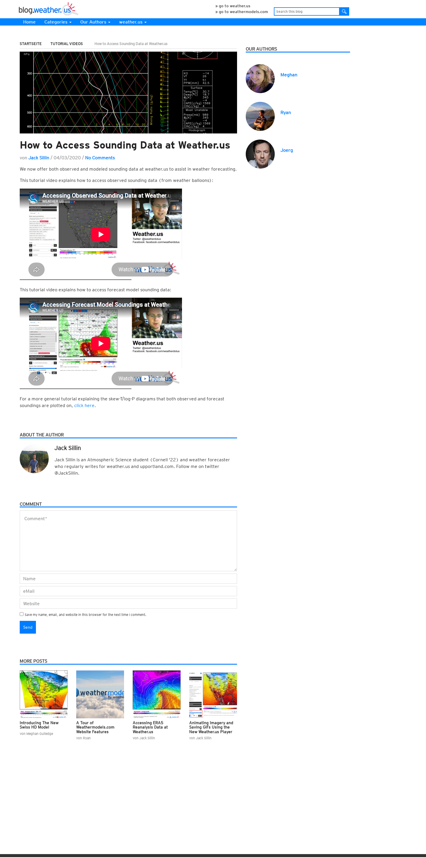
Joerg (287, 150)
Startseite (31, 43)
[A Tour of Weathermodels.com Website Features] (100, 694)
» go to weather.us (232, 5)
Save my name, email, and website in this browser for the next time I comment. (85, 614)
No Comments (100, 157)
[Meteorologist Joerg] (260, 153)
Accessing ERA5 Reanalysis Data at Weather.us (150, 727)
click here (84, 405)
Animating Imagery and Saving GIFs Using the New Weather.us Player (211, 727)
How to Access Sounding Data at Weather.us (125, 145)
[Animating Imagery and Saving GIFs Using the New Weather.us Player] (213, 694)
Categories (56, 22)
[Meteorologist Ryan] (260, 116)
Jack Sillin (38, 157)
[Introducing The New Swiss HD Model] (44, 694)
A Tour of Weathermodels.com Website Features (95, 727)
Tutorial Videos (66, 43)
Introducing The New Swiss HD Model (39, 724)
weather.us (131, 22)
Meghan (289, 74)
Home (29, 22)
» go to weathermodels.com (241, 11)
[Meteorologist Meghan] (260, 78)
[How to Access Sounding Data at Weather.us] (128, 92)
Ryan (286, 112)
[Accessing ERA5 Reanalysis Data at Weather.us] (157, 694)
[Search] (344, 11)
